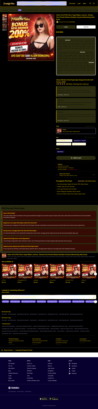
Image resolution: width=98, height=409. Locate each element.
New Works (11, 368)
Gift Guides (11, 363)
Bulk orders (11, 380)
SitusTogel (5, 10)
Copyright (50, 375)
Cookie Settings (52, 380)
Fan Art (10, 366)
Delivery (50, 363)
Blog (9, 370)
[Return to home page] (8, 3)
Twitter (73, 368)
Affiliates (29, 370)
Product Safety (52, 373)
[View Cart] (94, 3)
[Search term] (64, 3)
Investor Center (31, 366)
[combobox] (42, 3)
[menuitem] (5, 10)
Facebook (74, 366)
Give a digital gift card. (72, 169)
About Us (29, 363)
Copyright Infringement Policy (23, 350)
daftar (10, 378)
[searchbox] (49, 297)
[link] (5, 301)
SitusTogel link (68, 10)
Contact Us (51, 378)
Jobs (28, 375)
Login (9, 375)
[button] (4, 16)
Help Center (51, 368)
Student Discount (13, 373)
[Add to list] (15, 266)
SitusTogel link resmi (89, 10)
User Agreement (12, 391)
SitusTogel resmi (78, 10)
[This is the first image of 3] (10, 37)
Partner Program (31, 368)
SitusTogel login (15, 10)
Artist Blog (30, 378)
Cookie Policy (28, 391)
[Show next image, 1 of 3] (52, 37)
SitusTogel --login (44, 10)
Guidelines (50, 370)
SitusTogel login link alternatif (30, 10)
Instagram (74, 363)
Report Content (8, 350)
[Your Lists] (90, 3)
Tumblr (73, 371)
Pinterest (74, 373)
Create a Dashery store (33, 380)
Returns (50, 366)
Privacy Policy (20, 391)
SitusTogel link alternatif (56, 10)
